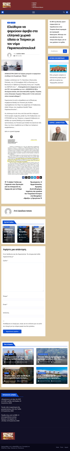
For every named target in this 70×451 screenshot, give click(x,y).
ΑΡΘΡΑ (24, 226)
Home (57, 447)
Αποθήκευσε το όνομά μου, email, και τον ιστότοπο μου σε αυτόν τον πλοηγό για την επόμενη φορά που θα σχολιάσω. (22, 325)
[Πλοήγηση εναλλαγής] (33, 12)
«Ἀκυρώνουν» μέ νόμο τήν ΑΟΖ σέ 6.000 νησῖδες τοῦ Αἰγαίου (16, 359)
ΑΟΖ (9, 22)
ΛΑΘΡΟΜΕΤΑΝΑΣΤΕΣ (42, 354)
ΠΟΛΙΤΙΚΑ (7, 226)
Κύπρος (6, 373)
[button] (64, 12)
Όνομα (5, 296)
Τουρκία (13, 22)
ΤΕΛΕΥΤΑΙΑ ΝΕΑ (41, 373)
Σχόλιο (5, 260)
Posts (61, 447)
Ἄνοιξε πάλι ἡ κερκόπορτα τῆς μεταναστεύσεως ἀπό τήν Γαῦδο (51, 359)
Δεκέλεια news (20, 53)
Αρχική (66, 447)
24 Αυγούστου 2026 (11, 362)
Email (5, 304)
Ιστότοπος (6, 313)
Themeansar (21, 448)
